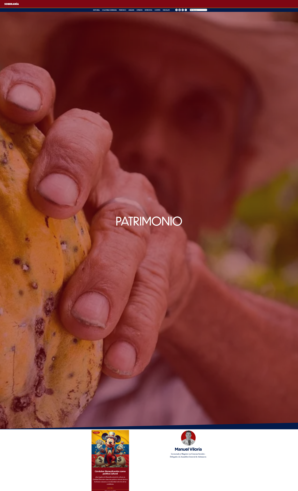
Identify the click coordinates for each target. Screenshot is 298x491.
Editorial (96, 10)
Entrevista (148, 10)
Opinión (139, 10)
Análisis (131, 10)
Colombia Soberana (109, 10)
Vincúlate (166, 10)
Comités (157, 10)
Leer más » (110, 488)
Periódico (122, 10)
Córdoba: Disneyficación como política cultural (110, 472)
